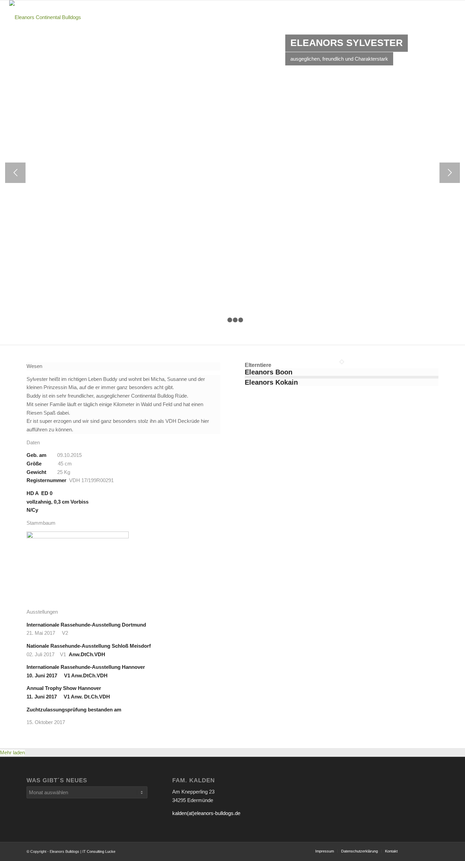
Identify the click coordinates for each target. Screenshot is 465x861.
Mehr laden (12, 752)
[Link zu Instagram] (423, 851)
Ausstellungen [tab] (42, 612)
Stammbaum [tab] (41, 523)
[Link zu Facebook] (433, 851)
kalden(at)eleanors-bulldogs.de (206, 813)
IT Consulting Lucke (98, 851)
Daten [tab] (33, 442)
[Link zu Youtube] (413, 851)
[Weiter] (449, 173)
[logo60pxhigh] (45, 17)
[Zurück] (15, 173)
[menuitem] (266, 17)
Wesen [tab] (34, 366)
